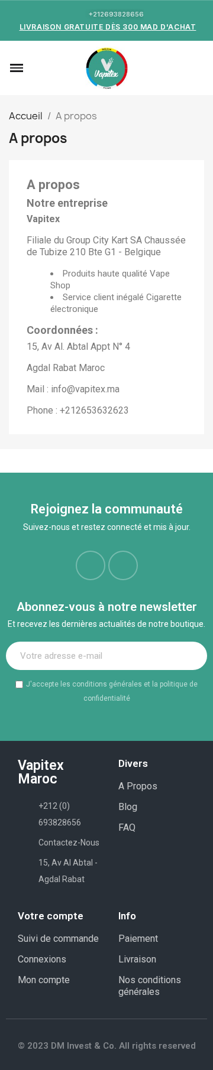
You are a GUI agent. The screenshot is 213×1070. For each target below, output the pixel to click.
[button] (34, 68)
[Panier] (197, 68)
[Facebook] (90, 565)
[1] (191, 656)
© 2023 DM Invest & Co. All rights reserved (107, 1045)
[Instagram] (123, 565)
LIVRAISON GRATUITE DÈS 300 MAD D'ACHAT (108, 26)
